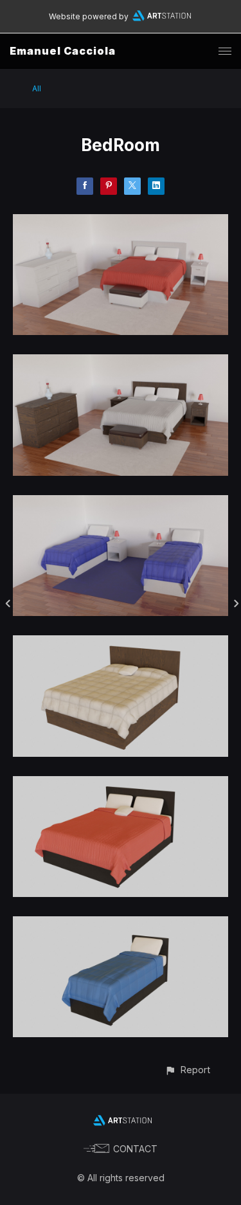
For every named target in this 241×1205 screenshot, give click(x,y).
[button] (187, 1069)
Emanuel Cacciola (63, 50)
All (36, 88)
